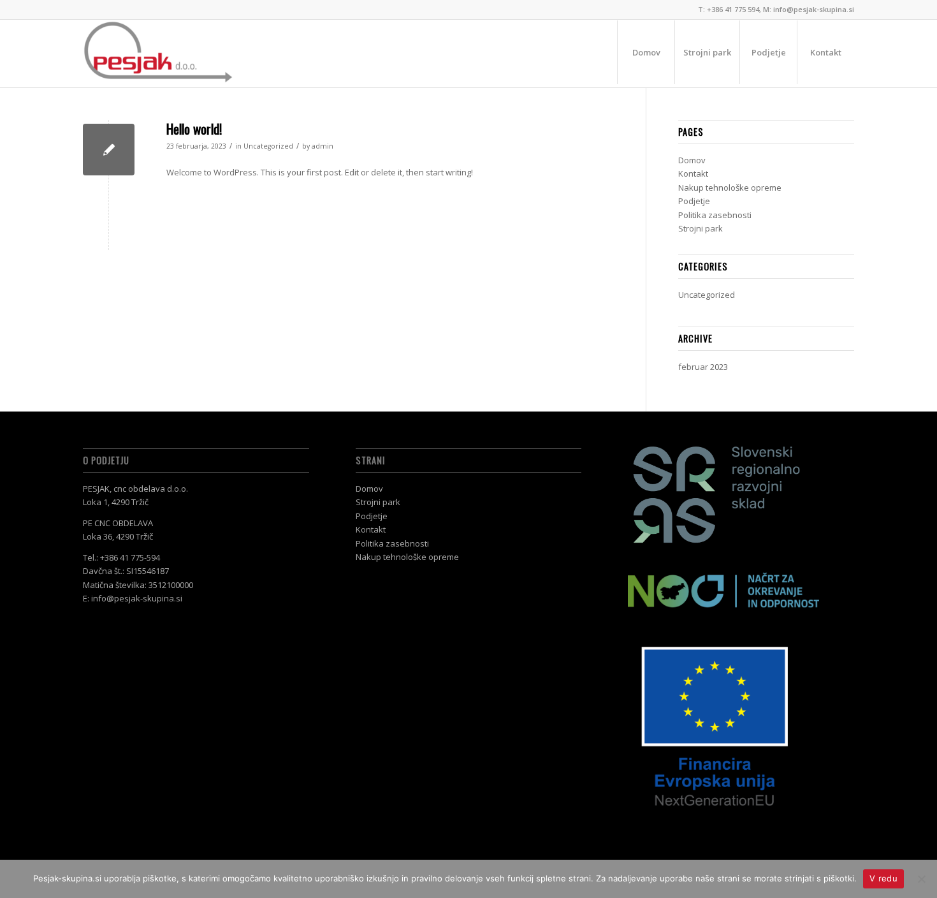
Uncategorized (268, 146)
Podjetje (694, 201)
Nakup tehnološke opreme (729, 187)
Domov (692, 160)
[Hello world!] (108, 149)
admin (322, 146)
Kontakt (693, 173)
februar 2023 (703, 366)
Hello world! (194, 128)
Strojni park (700, 228)
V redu (883, 878)
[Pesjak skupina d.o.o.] (158, 52)
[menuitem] (645, 52)
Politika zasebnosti (715, 215)
